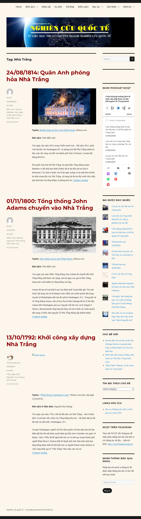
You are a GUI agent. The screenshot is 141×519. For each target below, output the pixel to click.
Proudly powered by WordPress (39, 510)
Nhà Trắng (16, 115)
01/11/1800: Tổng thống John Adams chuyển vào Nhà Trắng (49, 204)
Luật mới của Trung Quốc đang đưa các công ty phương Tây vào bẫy (118, 144)
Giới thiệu (111, 7)
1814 (8, 109)
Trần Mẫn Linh (12, 118)
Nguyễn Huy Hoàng (15, 377)
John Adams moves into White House (56, 259)
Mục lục (96, 7)
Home (19, 7)
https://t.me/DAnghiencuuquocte (120, 444)
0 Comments (12, 122)
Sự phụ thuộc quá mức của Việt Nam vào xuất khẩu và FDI (122, 255)
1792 (8, 374)
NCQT (9, 98)
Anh (13, 109)
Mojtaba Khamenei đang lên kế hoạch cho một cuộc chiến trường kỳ (123, 287)
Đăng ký (107, 491)
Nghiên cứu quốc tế (14, 510)
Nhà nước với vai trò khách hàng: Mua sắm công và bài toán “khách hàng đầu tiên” (122, 316)
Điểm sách (83, 7)
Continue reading (80, 180)
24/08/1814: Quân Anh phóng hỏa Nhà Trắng (48, 76)
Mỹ (16, 112)
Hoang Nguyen (13, 363)
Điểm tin (127, 7)
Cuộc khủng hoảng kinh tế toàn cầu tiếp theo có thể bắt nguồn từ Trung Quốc (118, 130)
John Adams (17, 238)
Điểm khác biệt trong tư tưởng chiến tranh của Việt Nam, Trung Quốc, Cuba (119, 358)
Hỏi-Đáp (70, 7)
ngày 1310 (15, 374)
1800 (8, 238)
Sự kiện (58, 7)
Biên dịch (30, 7)
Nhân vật (46, 7)
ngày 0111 (10, 241)
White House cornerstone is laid (54, 395)
